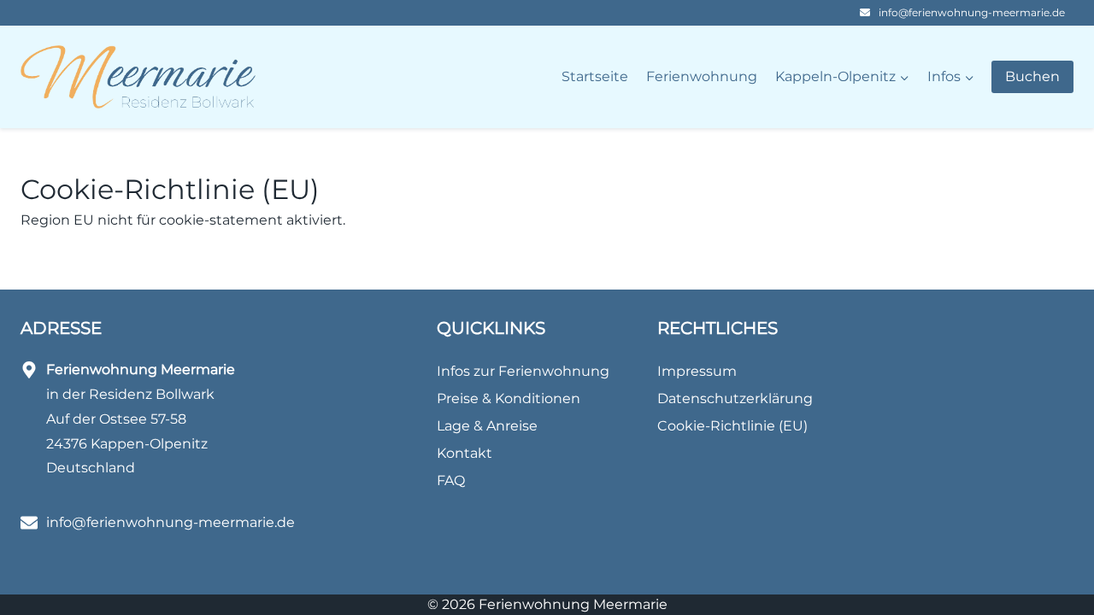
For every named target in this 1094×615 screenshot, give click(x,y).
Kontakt (464, 453)
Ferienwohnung (701, 76)
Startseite (595, 76)
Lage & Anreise (487, 426)
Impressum (697, 371)
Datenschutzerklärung (735, 398)
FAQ (451, 480)
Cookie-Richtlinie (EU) (732, 426)
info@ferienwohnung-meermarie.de (972, 12)
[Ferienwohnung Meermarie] (138, 77)
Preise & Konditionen (508, 398)
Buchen (1032, 76)
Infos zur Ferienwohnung (523, 371)
